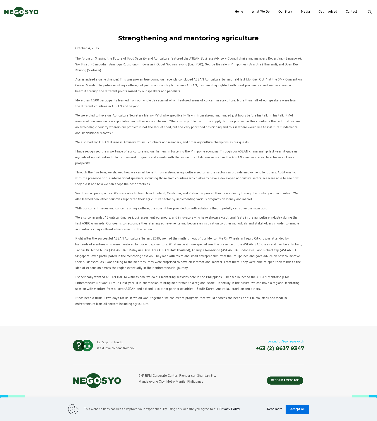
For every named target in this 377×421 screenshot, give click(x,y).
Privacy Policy (229, 409)
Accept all (297, 409)
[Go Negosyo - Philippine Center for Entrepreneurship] (21, 12)
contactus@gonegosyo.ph (286, 342)
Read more (274, 409)
